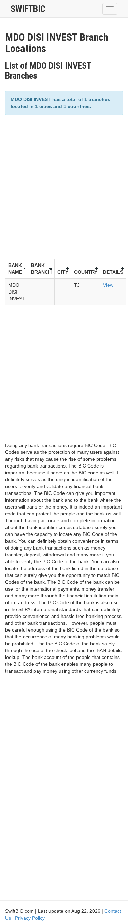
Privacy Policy (30, 918)
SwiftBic (28, 9)
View (108, 285)
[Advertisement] (64, 186)
